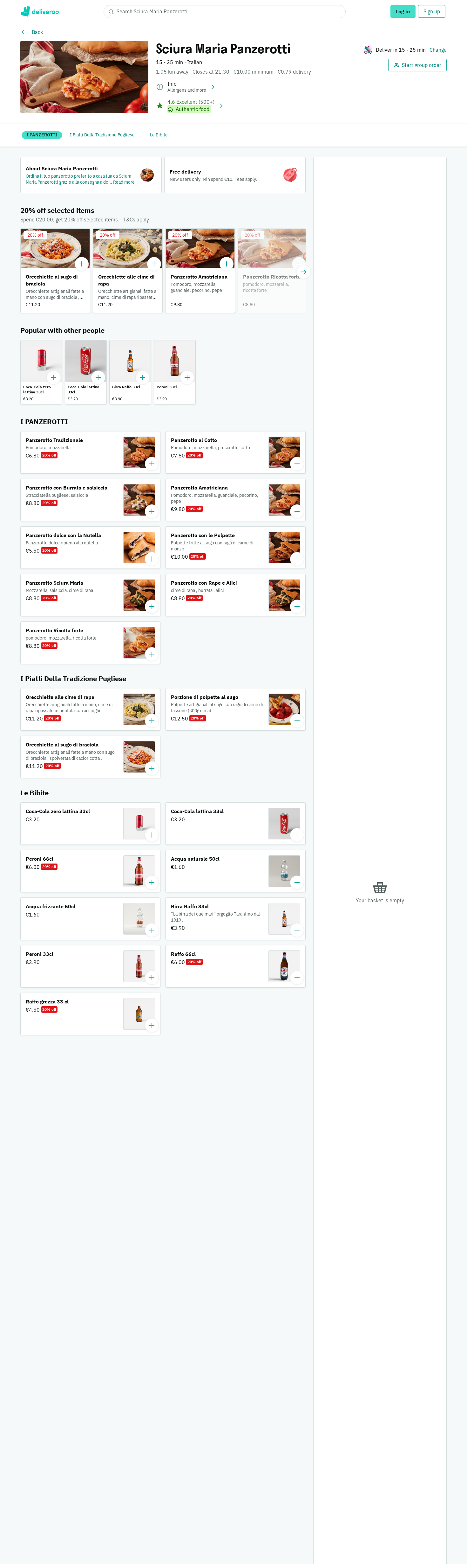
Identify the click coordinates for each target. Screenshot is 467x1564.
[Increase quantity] (81, 264)
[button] (91, 175)
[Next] (304, 272)
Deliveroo (39, 11)
